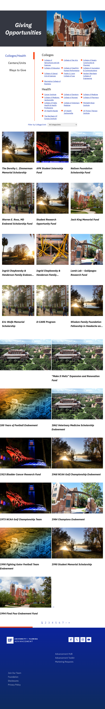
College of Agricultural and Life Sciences (51, 62)
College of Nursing (71, 97)
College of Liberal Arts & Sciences (51, 74)
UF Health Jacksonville (68, 112)
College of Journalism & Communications (91, 69)
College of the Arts (71, 60)
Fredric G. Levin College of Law (69, 74)
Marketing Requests (64, 661)
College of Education (52, 68)
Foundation (13, 676)
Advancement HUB (63, 653)
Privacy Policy (14, 684)
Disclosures (13, 680)
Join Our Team (14, 673)
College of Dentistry (71, 94)
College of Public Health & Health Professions (50, 105)
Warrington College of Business (52, 82)
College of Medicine (90, 94)
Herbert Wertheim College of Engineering (90, 75)
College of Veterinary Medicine (72, 104)
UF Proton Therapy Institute (90, 112)
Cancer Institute (50, 94)
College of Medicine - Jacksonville (52, 98)
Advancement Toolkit (64, 657)
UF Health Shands (51, 111)
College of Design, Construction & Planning (90, 62)
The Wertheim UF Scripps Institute (50, 117)
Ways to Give (17, 70)
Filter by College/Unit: (37, 124)
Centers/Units (17, 63)
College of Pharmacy (91, 97)
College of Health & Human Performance (71, 69)
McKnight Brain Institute (89, 104)
